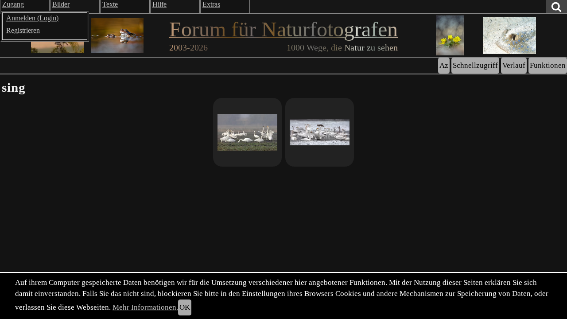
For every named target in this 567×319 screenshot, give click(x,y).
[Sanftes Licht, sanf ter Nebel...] (247, 132)
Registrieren (23, 30)
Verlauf (513, 65)
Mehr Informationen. (145, 307)
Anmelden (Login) (32, 18)
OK (184, 307)
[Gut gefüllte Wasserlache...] (319, 132)
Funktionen (548, 65)
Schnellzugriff (475, 65)
